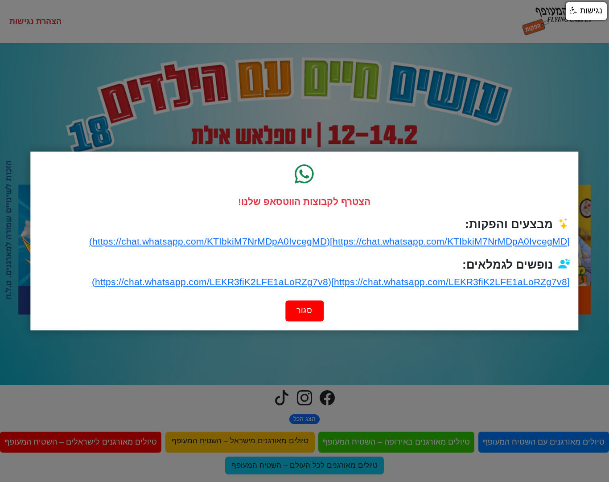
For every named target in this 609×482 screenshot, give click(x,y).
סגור (304, 310)
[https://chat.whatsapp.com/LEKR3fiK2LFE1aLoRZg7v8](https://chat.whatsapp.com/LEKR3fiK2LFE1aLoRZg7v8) (330, 282)
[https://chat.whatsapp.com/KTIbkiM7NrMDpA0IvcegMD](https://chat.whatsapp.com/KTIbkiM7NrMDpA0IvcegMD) (329, 241)
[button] (586, 11)
